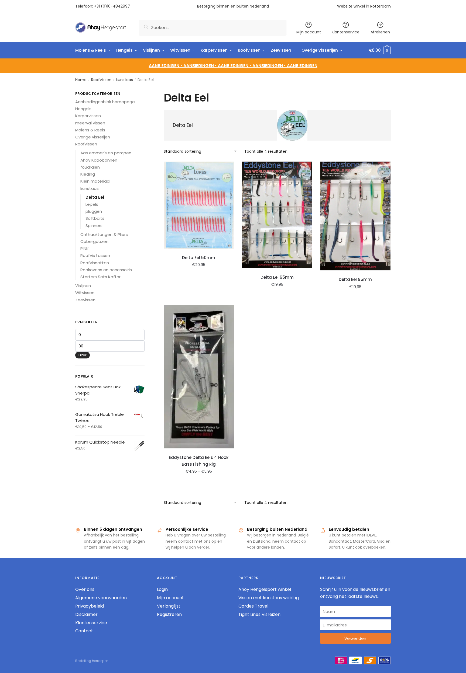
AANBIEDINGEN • (200, 65)
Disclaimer (86, 614)
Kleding (87, 174)
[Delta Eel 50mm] (199, 205)
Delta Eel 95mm (355, 279)
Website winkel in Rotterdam (364, 6)
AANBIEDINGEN (302, 65)
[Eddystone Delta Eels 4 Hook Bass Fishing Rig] (199, 376)
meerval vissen (90, 123)
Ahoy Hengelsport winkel (264, 589)
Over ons (84, 589)
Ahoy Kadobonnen (98, 160)
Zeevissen (85, 300)
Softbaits (94, 218)
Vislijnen (83, 285)
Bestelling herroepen (91, 660)
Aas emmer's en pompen (105, 153)
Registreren (169, 614)
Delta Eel (94, 197)
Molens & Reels (90, 130)
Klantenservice (345, 32)
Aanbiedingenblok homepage (105, 101)
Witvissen (84, 292)
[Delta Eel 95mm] (355, 216)
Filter (82, 355)
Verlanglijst (168, 606)
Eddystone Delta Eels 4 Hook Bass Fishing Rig (198, 461)
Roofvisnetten (94, 263)
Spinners (93, 225)
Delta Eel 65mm (277, 277)
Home (81, 79)
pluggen (93, 211)
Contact (84, 631)
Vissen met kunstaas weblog (268, 598)
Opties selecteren (199, 298)
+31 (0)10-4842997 (112, 6)
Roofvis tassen (95, 255)
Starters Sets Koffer (100, 277)
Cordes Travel (253, 606)
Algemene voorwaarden (101, 598)
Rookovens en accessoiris (106, 270)
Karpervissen (88, 115)
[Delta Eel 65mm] (277, 215)
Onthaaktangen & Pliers (104, 234)
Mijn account (308, 32)
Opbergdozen (94, 241)
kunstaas (124, 79)
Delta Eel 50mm (198, 257)
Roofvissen (101, 79)
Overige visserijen (92, 137)
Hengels (83, 108)
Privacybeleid (89, 606)
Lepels (91, 204)
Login (162, 589)
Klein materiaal (95, 181)
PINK (84, 248)
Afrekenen (380, 32)
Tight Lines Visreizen (259, 614)
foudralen (90, 167)
